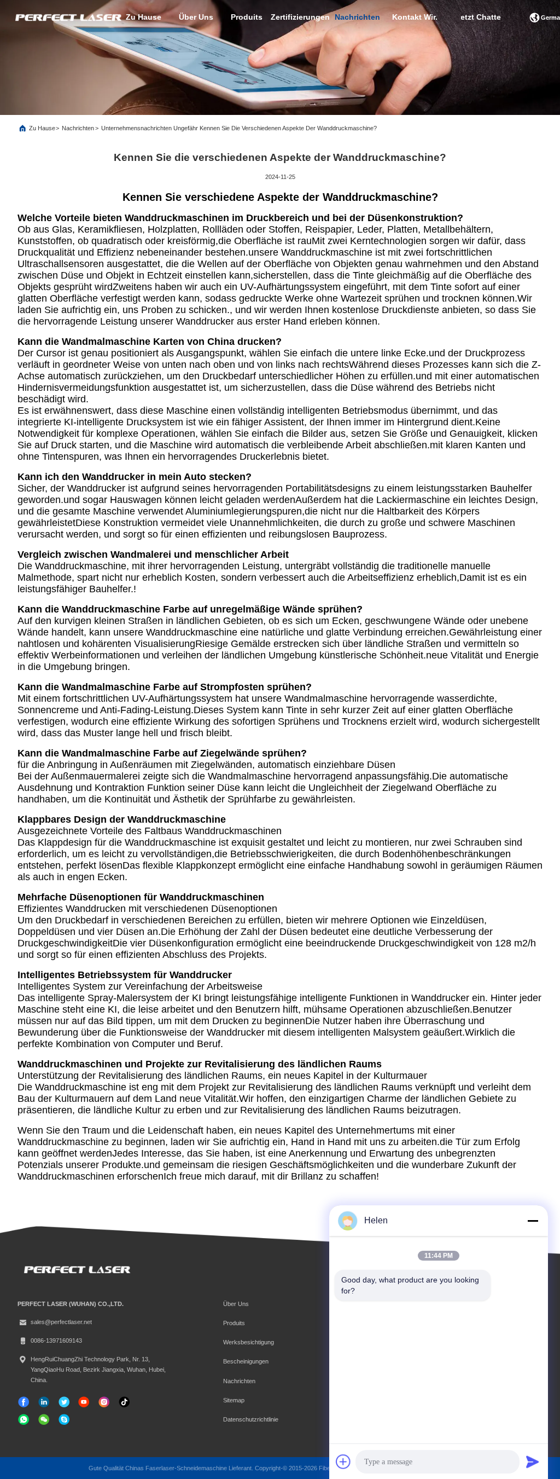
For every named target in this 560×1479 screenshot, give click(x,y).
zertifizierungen (300, 17)
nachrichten (357, 17)
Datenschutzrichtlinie (250, 1419)
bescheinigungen (246, 1361)
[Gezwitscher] (64, 1402)
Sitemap (233, 1400)
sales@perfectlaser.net (61, 1322)
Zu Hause (42, 128)
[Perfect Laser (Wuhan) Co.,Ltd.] (67, 18)
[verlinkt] (44, 1402)
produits (246, 17)
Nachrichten (78, 128)
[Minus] (532, 1220)
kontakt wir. (415, 17)
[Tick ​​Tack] (84, 1402)
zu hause (143, 17)
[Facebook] (24, 1402)
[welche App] (24, 1419)
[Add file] (343, 1461)
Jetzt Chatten (481, 17)
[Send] (532, 1461)
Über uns (196, 17)
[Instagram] (104, 1402)
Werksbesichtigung (248, 1342)
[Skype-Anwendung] (64, 1419)
